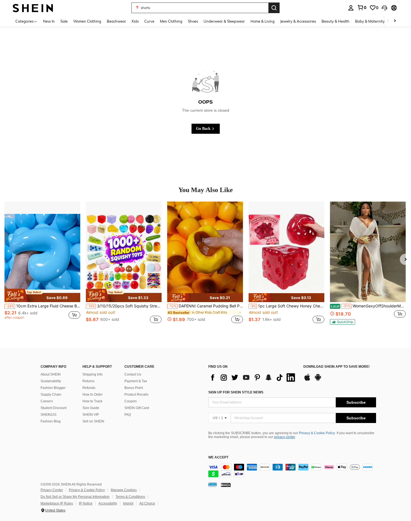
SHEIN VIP (90, 415)
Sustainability (51, 381)
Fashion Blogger (53, 388)
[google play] (318, 380)
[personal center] (351, 7)
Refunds (88, 388)
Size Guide (90, 408)
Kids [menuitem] (135, 21)
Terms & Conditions (130, 497)
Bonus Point (133, 388)
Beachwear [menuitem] (116, 21)
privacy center (284, 437)
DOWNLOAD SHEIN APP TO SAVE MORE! (336, 367)
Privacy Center (52, 490)
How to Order (92, 394)
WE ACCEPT (218, 457)
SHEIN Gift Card (136, 408)
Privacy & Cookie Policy (317, 433)
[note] (42, 295)
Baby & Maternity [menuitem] (370, 21)
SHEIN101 (49, 415)
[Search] (274, 8)
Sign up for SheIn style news (235, 392)
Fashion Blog (51, 421)
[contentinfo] (292, 470)
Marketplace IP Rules (57, 503)
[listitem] (42, 265)
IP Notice (86, 503)
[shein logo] (33, 8)
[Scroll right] (395, 21)
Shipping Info (92, 374)
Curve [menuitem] (149, 21)
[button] (384, 7)
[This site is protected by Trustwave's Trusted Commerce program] (212, 485)
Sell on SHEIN (93, 421)
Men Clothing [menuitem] (171, 21)
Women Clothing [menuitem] (87, 21)
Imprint (128, 503)
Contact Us (132, 374)
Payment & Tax (135, 381)
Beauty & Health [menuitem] (335, 21)
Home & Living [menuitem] (263, 21)
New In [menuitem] (49, 21)
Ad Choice (147, 503)
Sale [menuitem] (64, 21)
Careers (47, 401)
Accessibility (107, 503)
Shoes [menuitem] (193, 21)
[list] (253, 377)
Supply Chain (51, 394)
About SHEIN (51, 374)
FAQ (127, 415)
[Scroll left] (388, 21)
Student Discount (54, 408)
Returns (88, 381)
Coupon (130, 401)
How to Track (92, 401)
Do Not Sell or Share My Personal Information (75, 497)
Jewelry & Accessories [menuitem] (298, 21)
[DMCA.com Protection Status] (226, 485)
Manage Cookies (124, 490)
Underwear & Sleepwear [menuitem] (224, 21)
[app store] (307, 380)
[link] (362, 7)
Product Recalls (136, 394)
